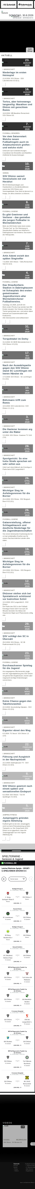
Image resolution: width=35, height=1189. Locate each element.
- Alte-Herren (29, 1169)
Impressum (16, 18)
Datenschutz (27, 18)
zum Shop (30, 50)
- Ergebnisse (29, 1171)
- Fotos (15, 1169)
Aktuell (15, 1165)
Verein (15, 1167)
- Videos (16, 1171)
